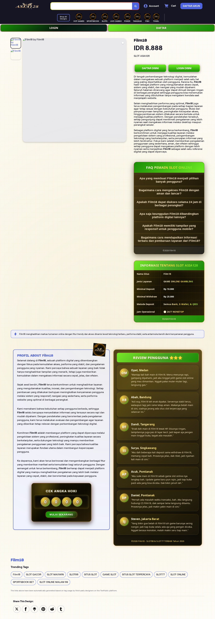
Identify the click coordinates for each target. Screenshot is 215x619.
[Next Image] (123, 90)
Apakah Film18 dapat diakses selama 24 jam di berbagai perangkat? (169, 203)
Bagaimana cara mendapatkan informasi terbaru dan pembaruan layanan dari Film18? (169, 239)
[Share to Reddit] (52, 608)
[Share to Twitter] (17, 608)
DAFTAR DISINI (150, 68)
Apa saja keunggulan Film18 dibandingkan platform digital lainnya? (169, 215)
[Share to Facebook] (25, 608)
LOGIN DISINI (184, 68)
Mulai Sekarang (61, 514)
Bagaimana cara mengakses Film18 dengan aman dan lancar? (169, 192)
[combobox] (91, 6)
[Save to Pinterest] (43, 608)
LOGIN (53, 28)
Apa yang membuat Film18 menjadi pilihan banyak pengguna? (169, 180)
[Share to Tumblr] (61, 608)
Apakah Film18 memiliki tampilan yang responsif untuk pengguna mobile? (169, 227)
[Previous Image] (25, 90)
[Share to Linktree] (34, 608)
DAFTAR (161, 28)
